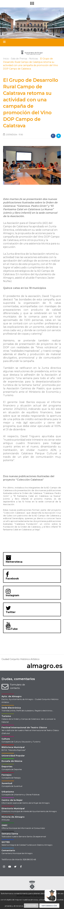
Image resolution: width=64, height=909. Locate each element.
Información (49, 906)
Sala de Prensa (19, 58)
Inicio (6, 58)
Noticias (33, 58)
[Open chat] (50, 895)
